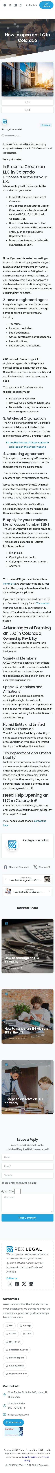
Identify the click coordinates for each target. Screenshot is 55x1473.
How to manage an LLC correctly (22, 960)
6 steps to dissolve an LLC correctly (24, 1101)
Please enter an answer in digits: (19, 1182)
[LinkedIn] (15, 5)
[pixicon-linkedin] (31, 1283)
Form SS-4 (9, 583)
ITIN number (42, 603)
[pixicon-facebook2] (16, 1283)
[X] (10, 5)
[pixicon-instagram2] (9, 1283)
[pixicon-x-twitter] (24, 1283)
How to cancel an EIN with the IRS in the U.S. (26, 1030)
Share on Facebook (18, 867)
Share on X (44, 867)
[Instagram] (20, 5)
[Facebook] (4, 5)
